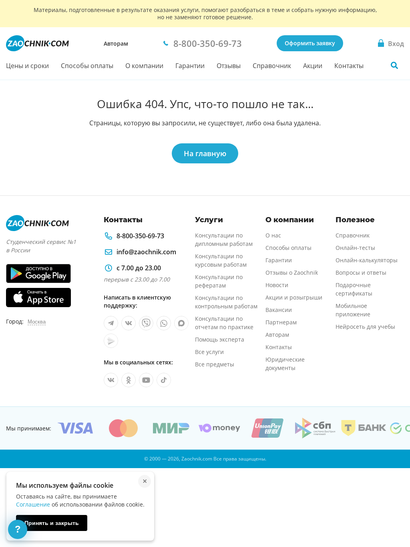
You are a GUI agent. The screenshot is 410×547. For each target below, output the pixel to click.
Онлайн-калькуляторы (367, 260)
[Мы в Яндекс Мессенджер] (111, 341)
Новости (276, 285)
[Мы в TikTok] (164, 380)
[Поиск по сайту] (394, 65)
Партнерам (281, 322)
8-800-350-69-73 (140, 235)
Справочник (272, 65)
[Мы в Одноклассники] (128, 380)
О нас (273, 235)
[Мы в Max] (181, 323)
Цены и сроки (27, 65)
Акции (312, 65)
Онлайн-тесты (355, 247)
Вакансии (278, 310)
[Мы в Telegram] (111, 323)
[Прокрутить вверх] (392, 513)
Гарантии (190, 65)
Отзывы (229, 65)
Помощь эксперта (219, 339)
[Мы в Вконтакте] (128, 323)
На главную (205, 153)
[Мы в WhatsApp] (164, 323)
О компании (144, 65)
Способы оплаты (87, 65)
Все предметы (214, 364)
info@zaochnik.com (146, 251)
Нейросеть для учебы (365, 326)
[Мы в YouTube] (146, 380)
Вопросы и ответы (361, 272)
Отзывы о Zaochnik (291, 272)
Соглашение (33, 504)
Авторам (116, 43)
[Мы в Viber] (146, 323)
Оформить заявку (310, 43)
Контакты (349, 65)
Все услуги (209, 352)
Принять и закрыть (51, 523)
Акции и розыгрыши (293, 297)
